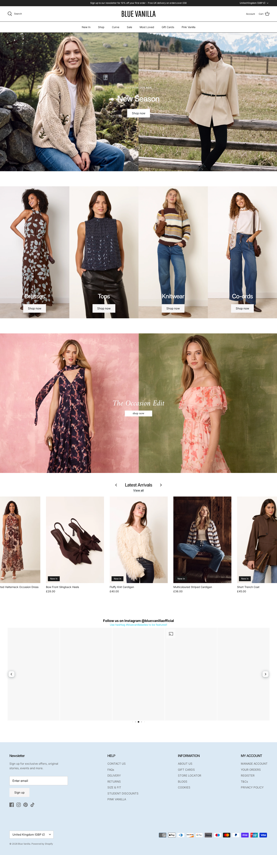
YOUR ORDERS (251, 769)
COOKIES (184, 787)
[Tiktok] (32, 805)
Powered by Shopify (42, 843)
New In (86, 27)
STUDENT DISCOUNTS (122, 793)
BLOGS (182, 781)
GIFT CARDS (186, 769)
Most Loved (147, 27)
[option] (138, 102)
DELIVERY (114, 775)
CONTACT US (116, 763)
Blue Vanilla (24, 843)
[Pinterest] (25, 805)
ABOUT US (185, 763)
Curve (115, 27)
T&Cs (244, 781)
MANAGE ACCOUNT (254, 763)
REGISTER (248, 775)
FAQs (110, 769)
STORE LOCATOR (189, 775)
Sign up (19, 792)
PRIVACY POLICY (252, 787)
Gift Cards (168, 27)
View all (138, 490)
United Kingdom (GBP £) (252, 3)
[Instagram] (18, 805)
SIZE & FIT (114, 787)
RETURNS (114, 781)
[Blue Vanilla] (138, 14)
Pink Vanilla (188, 27)
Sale (129, 27)
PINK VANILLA (116, 799)
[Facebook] (11, 805)
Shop (101, 27)
